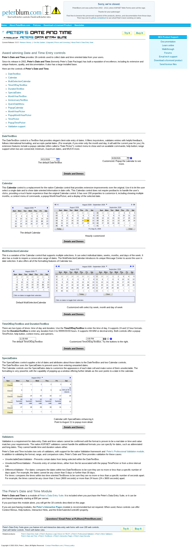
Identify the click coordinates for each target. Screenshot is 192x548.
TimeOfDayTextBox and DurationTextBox (25, 324)
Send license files (168, 64)
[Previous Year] (55, 205)
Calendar (12, 77)
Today (59, 229)
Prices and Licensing (62, 42)
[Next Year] (134, 205)
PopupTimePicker (17, 123)
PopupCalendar (15, 108)
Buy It (139, 33)
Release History (25, 42)
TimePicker (13, 119)
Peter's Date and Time (29, 536)
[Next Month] (47, 208)
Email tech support (168, 56)
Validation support (16, 126)
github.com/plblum (98, 18)
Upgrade (50, 42)
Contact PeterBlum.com (54, 545)
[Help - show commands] (130, 158)
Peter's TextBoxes (45, 536)
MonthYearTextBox (17, 96)
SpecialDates (14, 92)
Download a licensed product (168, 60)
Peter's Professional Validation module (125, 451)
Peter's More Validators (104, 534)
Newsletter (79, 25)
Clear (130, 229)
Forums (168, 53)
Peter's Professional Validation (83, 534)
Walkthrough (168, 49)
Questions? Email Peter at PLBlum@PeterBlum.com (74, 519)
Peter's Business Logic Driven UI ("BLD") (55, 534)
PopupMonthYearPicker (19, 115)
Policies (37, 25)
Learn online (168, 45)
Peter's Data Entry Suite (51, 495)
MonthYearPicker (16, 111)
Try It (127, 33)
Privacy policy (69, 545)
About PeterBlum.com (20, 25)
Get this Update (39, 42)
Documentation (168, 41)
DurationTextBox (16, 89)
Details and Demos (73, 173)
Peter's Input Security (82, 536)
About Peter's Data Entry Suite (82, 42)
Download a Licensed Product (58, 25)
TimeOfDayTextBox (17, 85)
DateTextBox (14, 74)
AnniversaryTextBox (18, 100)
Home (4, 25)
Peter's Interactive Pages (63, 536)
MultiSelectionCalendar (19, 81)
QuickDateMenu (16, 104)
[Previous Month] (13, 208)
